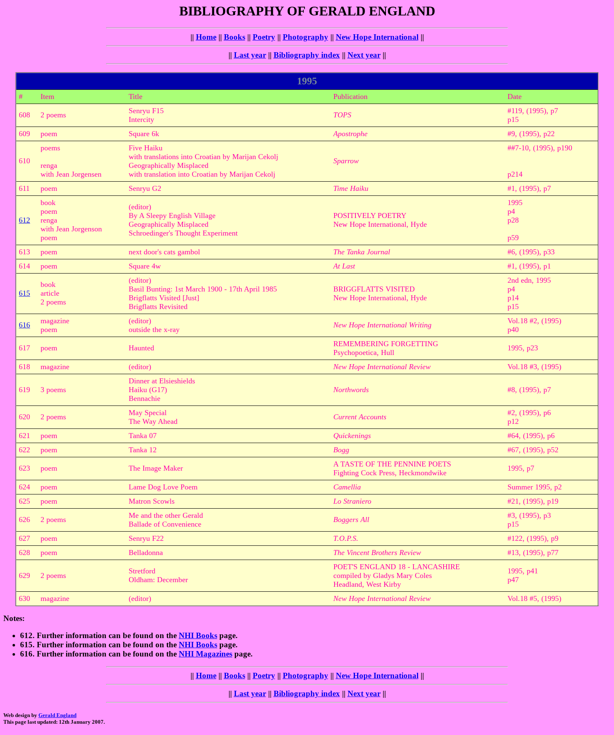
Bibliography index (307, 55)
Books (234, 37)
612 (24, 220)
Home (206, 37)
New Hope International (377, 37)
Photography (305, 37)
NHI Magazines (205, 653)
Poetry (264, 37)
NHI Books (198, 635)
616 (24, 325)
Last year (250, 55)
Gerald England (57, 715)
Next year (364, 55)
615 (24, 293)
